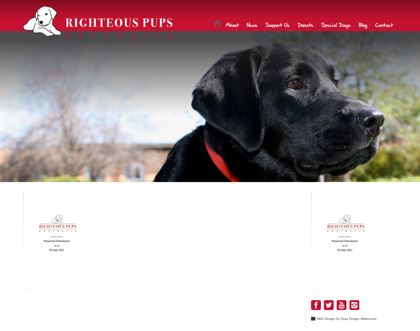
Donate (305, 25)
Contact (384, 25)
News (252, 25)
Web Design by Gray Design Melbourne (347, 319)
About (232, 25)
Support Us (277, 25)
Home (217, 24)
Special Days (336, 25)
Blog (363, 25)
